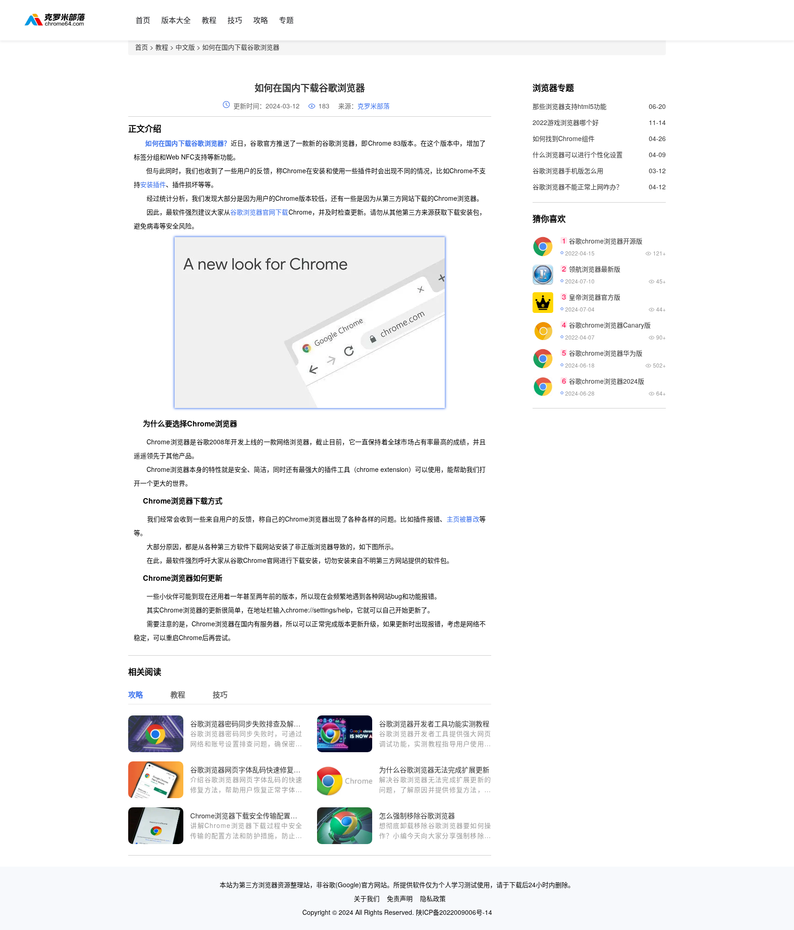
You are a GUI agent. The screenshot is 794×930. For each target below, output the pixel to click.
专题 (286, 20)
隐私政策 (433, 898)
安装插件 (153, 184)
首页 (143, 20)
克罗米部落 (373, 105)
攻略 (260, 20)
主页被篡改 (463, 518)
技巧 (234, 20)
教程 (209, 20)
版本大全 (176, 20)
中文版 (185, 46)
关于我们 (367, 898)
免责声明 (400, 898)
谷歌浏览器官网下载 (259, 211)
